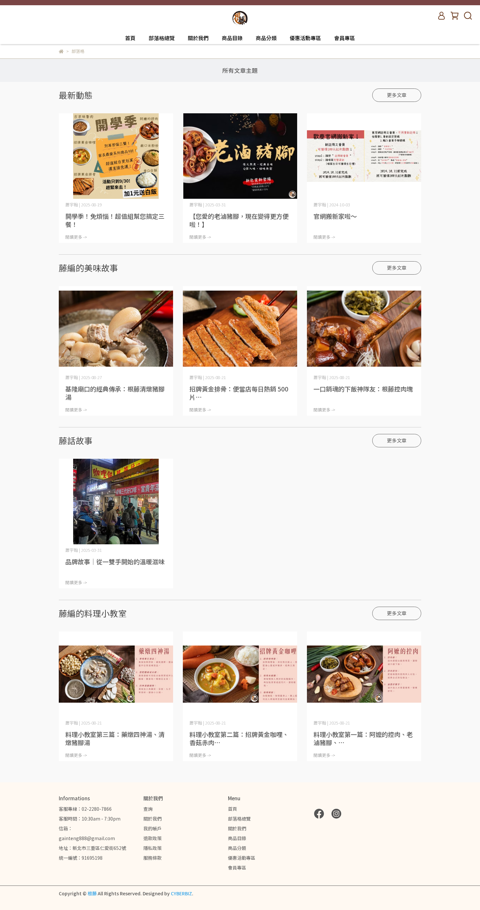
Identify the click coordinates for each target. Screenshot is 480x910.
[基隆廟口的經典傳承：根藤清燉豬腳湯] (116, 329)
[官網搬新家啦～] (364, 156)
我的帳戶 (152, 828)
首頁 (130, 37)
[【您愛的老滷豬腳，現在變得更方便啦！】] (240, 156)
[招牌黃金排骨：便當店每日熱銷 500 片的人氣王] (240, 329)
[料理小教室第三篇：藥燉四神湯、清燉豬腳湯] (116, 674)
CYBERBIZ (181, 893)
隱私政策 (152, 848)
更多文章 (397, 94)
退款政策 (152, 838)
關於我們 (198, 37)
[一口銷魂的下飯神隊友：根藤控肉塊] (364, 329)
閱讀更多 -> (76, 237)
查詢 (147, 809)
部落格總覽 (162, 37)
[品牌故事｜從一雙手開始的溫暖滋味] (116, 502)
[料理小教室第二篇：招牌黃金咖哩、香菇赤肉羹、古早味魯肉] (240, 674)
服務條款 (152, 857)
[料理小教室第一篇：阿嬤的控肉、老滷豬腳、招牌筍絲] (364, 674)
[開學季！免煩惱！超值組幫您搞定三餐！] (116, 156)
